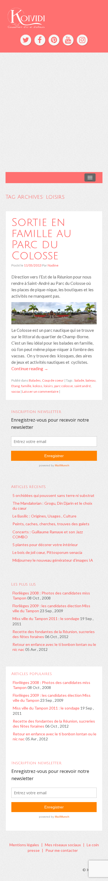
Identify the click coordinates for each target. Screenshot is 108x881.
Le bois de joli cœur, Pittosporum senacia (47, 552)
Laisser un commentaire (40, 391)
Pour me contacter (61, 850)
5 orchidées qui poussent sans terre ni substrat (53, 495)
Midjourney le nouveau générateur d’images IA (52, 560)
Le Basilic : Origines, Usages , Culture (44, 516)
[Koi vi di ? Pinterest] (54, 40)
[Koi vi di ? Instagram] (82, 40)
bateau (91, 380)
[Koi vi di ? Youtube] (68, 40)
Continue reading (29, 368)
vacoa (15, 391)
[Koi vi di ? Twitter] (25, 40)
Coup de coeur (53, 380)
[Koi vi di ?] (54, 17)
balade (79, 380)
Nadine (53, 265)
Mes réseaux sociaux (63, 844)
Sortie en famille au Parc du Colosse (41, 239)
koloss (37, 386)
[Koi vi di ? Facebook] (39, 40)
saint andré (82, 386)
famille (26, 386)
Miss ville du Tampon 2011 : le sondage (45, 618)
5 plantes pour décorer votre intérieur (45, 544)
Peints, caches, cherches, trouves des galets (50, 523)
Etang (15, 386)
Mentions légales (24, 844)
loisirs (48, 386)
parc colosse (63, 386)
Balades (35, 380)
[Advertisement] (54, 112)
